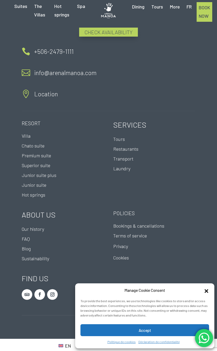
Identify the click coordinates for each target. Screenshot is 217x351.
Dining (138, 7)
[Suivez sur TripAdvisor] (27, 294)
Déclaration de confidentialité (159, 342)
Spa (81, 6)
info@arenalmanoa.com (65, 72)
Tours (157, 7)
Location (46, 94)
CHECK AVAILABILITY (108, 32)
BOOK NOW (204, 12)
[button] (206, 290)
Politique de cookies (121, 342)
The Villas (39, 10)
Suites (20, 6)
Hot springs (61, 10)
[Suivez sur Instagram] (52, 294)
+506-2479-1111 (54, 51)
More (175, 7)
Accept (145, 330)
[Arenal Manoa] (108, 11)
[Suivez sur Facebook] (39, 294)
